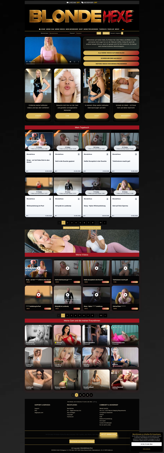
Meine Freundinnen (91, 29)
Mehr (117, 29)
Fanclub (110, 29)
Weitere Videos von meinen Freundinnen (111, 64)
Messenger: (90, 2)
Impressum (70, 416)
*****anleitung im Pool (33, 306)
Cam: (57, 72)
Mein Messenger (72, 29)
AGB (101, 416)
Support (37, 408)
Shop (81, 29)
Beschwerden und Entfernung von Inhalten (82, 441)
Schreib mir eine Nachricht (111, 58)
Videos (38, 116)
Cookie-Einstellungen (106, 423)
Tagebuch (103, 29)
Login (98, 33)
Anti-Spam (103, 420)
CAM (67, 116)
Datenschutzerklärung (106, 418)
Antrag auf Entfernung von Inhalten (90, 227)
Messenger (126, 116)
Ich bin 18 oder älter (147, 444)
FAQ (36, 410)
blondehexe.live (86, 448)
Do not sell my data (105, 425)
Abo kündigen (71, 412)
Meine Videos (60, 29)
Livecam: (74, 2)
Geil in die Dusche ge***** (63, 280)
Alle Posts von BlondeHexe (71, 227)
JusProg (95, 401)
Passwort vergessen (115, 33)
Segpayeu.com (39, 412)
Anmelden (106, 33)
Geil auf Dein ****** (119, 306)
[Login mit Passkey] (122, 33)
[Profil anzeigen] (50, 154)
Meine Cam (50, 29)
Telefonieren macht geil (120, 280)
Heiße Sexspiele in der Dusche (93, 280)
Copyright (70, 414)
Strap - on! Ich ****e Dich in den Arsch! (38, 280)
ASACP (102, 414)
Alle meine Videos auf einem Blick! (111, 53)
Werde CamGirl (104, 408)
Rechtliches (70, 408)
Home (43, 29)
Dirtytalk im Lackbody (62, 306)
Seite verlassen (146, 448)
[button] (123, 29)
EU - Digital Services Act (74, 410)
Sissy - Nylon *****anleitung (93, 306)
